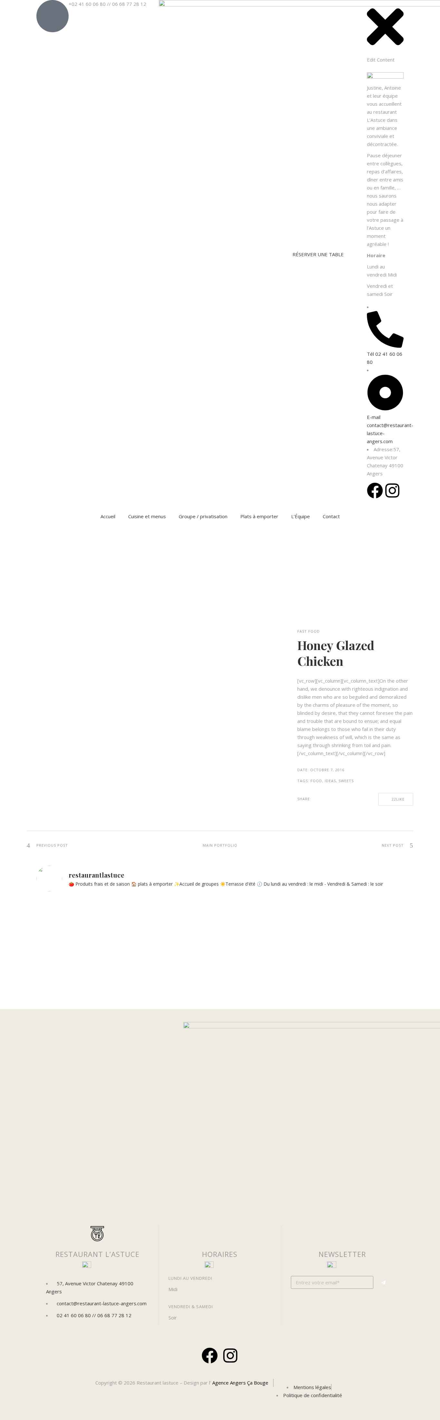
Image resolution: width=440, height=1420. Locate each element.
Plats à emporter (259, 516)
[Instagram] (230, 1355)
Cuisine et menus (147, 516)
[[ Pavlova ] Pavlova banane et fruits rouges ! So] (266, 935)
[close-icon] (385, 51)
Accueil (107, 516)
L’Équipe (300, 516)
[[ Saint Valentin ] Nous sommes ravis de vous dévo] (81, 943)
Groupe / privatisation (203, 516)
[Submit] (383, 1282)
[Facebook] (210, 1355)
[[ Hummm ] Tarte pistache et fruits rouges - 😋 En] (359, 935)
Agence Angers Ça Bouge (239, 1382)
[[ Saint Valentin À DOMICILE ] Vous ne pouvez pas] (174, 951)
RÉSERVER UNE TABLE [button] (318, 254)
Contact (331, 516)
